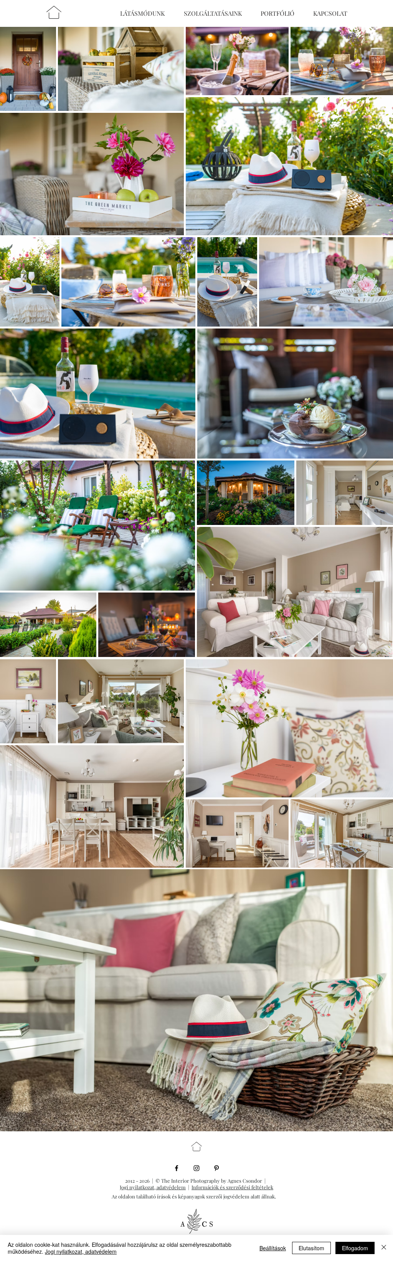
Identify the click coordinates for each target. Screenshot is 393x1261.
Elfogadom (355, 1248)
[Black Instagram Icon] (196, 1168)
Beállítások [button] (272, 1248)
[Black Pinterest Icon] (216, 1168)
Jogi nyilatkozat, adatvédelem (153, 1187)
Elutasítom (311, 1248)
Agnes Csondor (246, 1180)
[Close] (383, 1248)
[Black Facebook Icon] (176, 1168)
